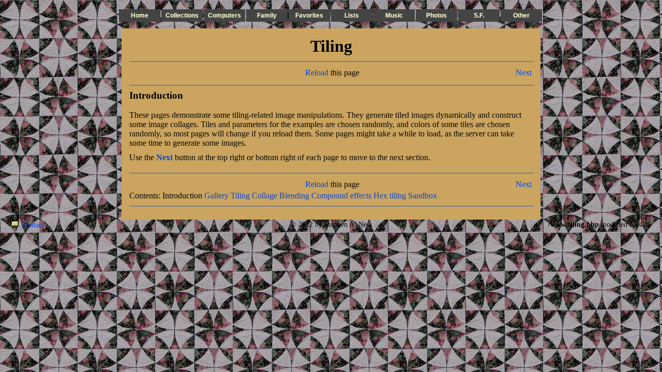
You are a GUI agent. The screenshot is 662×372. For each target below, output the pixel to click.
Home (139, 15)
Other (521, 15)
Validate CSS (529, 224)
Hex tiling (389, 195)
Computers (224, 15)
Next (524, 72)
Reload (316, 72)
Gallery (216, 195)
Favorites (309, 15)
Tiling (240, 195)
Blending (294, 195)
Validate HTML (67, 224)
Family (267, 15)
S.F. (479, 15)
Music (394, 15)
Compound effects (341, 195)
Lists (351, 15)
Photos (436, 15)
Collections (182, 15)
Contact (33, 225)
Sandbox (422, 195)
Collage (264, 195)
